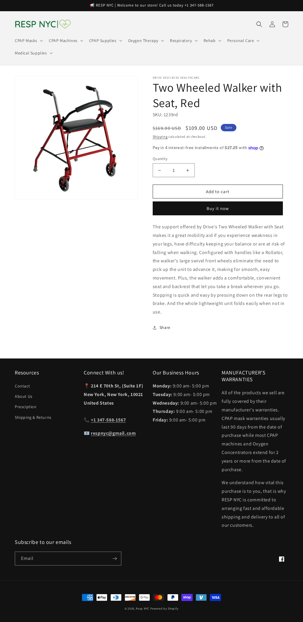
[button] (28, 40)
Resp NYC (142, 608)
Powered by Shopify (164, 608)
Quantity (160, 158)
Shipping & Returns (33, 417)
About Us (24, 396)
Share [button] (164, 327)
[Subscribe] (114, 559)
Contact (22, 386)
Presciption (26, 406)
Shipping (160, 136)
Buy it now (218, 208)
